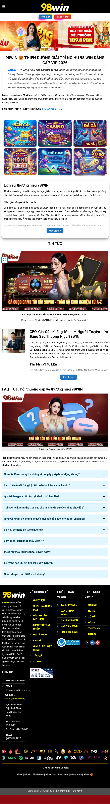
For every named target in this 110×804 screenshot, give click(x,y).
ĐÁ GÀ (91, 631)
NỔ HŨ (91, 620)
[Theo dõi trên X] (87, 651)
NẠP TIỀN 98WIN (69, 635)
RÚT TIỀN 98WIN (69, 641)
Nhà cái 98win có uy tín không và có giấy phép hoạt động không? (42, 483)
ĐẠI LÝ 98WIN (40, 643)
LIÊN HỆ (37, 649)
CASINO (92, 614)
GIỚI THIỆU (39, 609)
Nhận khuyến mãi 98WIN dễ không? (24, 583)
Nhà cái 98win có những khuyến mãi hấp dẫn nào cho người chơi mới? (44, 527)
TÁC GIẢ (37, 665)
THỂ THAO (94, 637)
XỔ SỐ (91, 625)
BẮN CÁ (92, 643)
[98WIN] (55, 6)
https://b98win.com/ (52, 118)
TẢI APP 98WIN (69, 614)
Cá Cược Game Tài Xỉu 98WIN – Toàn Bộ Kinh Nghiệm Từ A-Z (55, 323)
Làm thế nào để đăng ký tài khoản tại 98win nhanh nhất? (37, 494)
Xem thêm (54, 240)
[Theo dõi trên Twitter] (92, 651)
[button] (4, 6)
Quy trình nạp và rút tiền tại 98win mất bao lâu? (31, 505)
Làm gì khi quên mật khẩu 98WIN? (24, 549)
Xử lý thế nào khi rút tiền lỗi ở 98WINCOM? (28, 572)
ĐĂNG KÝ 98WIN (69, 629)
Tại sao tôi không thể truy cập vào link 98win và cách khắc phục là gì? (45, 516)
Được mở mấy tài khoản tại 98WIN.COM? (27, 561)
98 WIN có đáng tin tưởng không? (23, 538)
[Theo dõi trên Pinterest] (97, 651)
